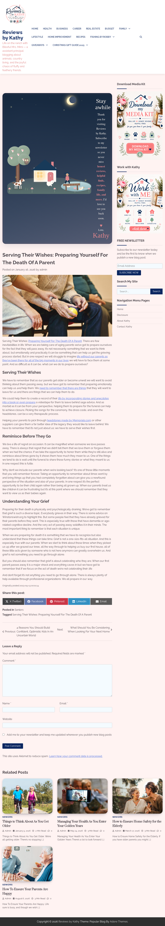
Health (47, 28)
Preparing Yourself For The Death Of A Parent (55, 341)
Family (123, 28)
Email (64, 703)
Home (35, 28)
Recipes (80, 37)
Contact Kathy (124, 326)
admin (43, 269)
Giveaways (38, 45)
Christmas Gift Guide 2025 (68, 45)
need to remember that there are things (62, 388)
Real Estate (93, 28)
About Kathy (123, 321)
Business (62, 28)
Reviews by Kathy (12, 35)
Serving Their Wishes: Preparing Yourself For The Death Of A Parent (52, 614)
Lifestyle (37, 37)
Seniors (19, 609)
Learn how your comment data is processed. (75, 756)
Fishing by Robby (100, 37)
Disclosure (122, 315)
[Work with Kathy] (140, 232)
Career (77, 28)
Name (6, 703)
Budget (109, 28)
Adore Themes (119, 921)
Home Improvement (59, 37)
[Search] (140, 36)
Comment (9, 660)
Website (7, 719)
